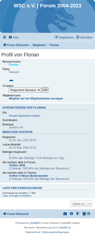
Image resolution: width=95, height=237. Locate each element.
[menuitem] (13, 37)
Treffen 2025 (17, 165)
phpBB (34, 222)
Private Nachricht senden (24, 115)
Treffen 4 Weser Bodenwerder (28, 175)
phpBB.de (65, 227)
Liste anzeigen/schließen (17, 195)
